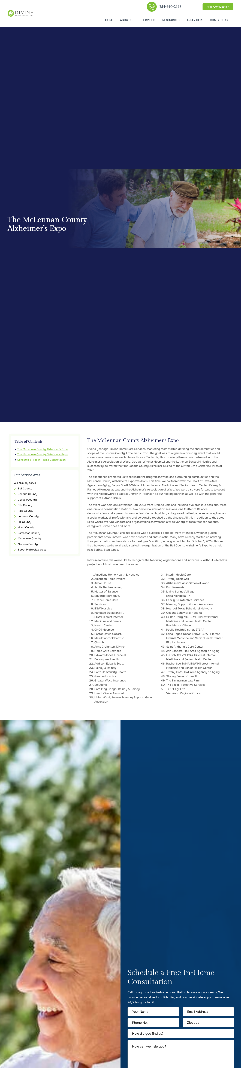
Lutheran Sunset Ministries (193, 461)
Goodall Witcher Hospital (148, 461)
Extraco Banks (111, 498)
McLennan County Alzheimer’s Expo (116, 533)
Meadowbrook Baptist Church (118, 494)
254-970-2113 (170, 7)
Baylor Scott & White (125, 485)
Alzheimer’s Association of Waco (108, 461)
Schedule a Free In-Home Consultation (41, 460)
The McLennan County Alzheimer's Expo (42, 454)
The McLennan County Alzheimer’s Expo (42, 449)
